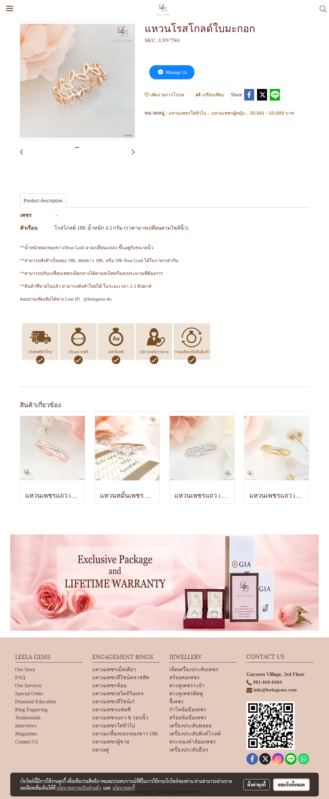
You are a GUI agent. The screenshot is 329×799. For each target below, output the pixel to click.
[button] (321, 9)
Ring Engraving (31, 709)
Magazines (26, 733)
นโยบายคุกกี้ (123, 788)
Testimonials (27, 717)
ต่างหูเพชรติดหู (186, 693)
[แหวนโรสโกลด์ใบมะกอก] (77, 81)
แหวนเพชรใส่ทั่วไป (188, 112)
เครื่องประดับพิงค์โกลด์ (195, 733)
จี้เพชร (176, 701)
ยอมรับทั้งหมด (291, 784)
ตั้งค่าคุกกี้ (256, 784)
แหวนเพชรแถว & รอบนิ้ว (120, 717)
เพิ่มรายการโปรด (166, 94)
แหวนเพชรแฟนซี (111, 709)
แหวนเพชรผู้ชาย (110, 741)
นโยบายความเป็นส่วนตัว (79, 788)
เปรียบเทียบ (212, 94)
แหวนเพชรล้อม (109, 685)
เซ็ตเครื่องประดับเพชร (193, 669)
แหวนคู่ (100, 749)
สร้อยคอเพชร (184, 677)
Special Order (29, 693)
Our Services (28, 685)
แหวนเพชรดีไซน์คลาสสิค (120, 677)
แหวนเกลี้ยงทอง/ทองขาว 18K (125, 733)
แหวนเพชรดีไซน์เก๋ (113, 701)
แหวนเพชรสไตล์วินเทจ (118, 693)
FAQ (20, 677)
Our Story (25, 669)
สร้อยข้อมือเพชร (188, 717)
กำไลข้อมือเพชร (187, 709)
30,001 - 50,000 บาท (272, 112)
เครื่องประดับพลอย (190, 725)
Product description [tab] (43, 200)
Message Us (175, 72)
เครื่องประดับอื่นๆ (188, 749)
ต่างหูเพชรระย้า (187, 685)
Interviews (25, 725)
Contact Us (26, 741)
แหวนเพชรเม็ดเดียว (114, 669)
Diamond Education (35, 701)
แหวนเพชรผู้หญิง (228, 112)
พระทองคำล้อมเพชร (192, 741)
